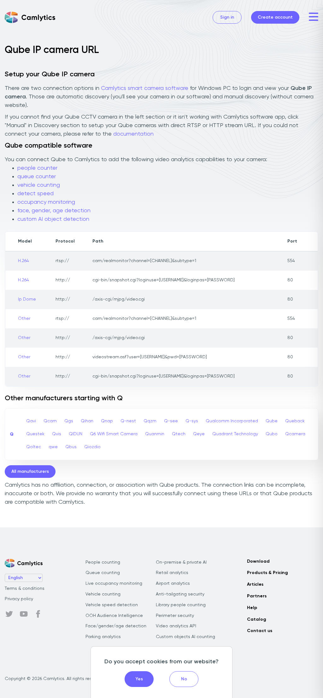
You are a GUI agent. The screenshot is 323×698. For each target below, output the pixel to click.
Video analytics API (176, 626)
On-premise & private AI (181, 562)
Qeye (199, 434)
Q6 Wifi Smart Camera (114, 434)
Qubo (272, 434)
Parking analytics (103, 637)
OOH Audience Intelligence (114, 615)
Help (252, 608)
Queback (295, 421)
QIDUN (75, 434)
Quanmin (154, 434)
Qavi (31, 421)
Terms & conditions (24, 588)
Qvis (56, 434)
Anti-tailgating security (180, 594)
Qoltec (33, 447)
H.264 (23, 261)
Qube (272, 421)
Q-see (171, 421)
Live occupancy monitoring (113, 583)
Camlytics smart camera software (144, 88)
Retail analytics (172, 573)
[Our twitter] (9, 614)
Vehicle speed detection (111, 605)
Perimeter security (175, 615)
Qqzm (150, 421)
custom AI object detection (53, 219)
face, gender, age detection (54, 211)
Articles (255, 584)
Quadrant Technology (235, 434)
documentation (133, 134)
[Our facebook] (38, 614)
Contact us (259, 631)
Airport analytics (173, 583)
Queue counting (102, 573)
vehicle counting (38, 185)
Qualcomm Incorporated (232, 421)
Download (258, 561)
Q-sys (191, 421)
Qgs (68, 421)
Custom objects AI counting (185, 637)
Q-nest (128, 421)
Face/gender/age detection (115, 626)
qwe (53, 447)
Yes (139, 679)
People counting (102, 562)
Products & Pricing (267, 573)
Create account (275, 17)
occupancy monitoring (46, 202)
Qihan (87, 421)
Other (24, 318)
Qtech (178, 434)
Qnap (107, 421)
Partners (257, 596)
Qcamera (295, 434)
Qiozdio (92, 447)
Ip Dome (27, 299)
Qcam (50, 421)
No (184, 679)
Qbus (71, 447)
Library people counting (181, 605)
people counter (37, 168)
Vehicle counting (102, 594)
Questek (35, 434)
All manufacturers (30, 471)
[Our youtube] (23, 614)
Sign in (227, 17)
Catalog (256, 619)
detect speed (35, 193)
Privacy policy (19, 599)
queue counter (36, 176)
